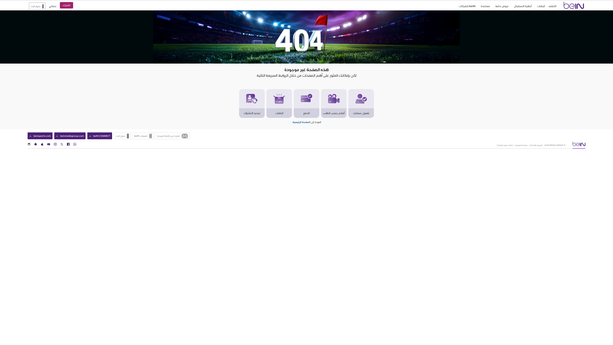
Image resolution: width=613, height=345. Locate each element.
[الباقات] (279, 90)
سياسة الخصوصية (521, 145)
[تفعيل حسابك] (361, 90)
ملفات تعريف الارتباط (505, 145)
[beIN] (579, 145)
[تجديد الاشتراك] (251, 90)
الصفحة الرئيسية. (301, 122)
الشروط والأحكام (536, 145)
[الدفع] (306, 90)
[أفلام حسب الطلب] (333, 90)
